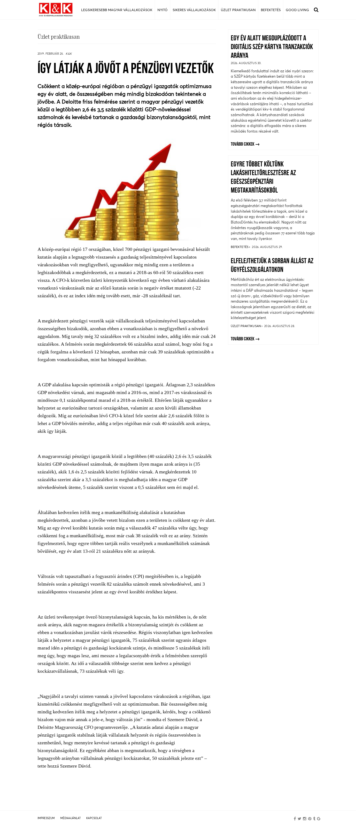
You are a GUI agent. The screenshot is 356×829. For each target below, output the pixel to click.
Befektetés (240, 247)
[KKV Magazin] (56, 10)
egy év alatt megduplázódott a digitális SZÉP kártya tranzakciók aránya (272, 47)
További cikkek (242, 144)
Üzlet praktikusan (246, 326)
